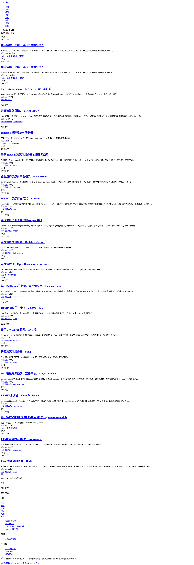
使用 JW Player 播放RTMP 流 (18, 329)
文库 (7, 18)
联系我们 (9, 554)
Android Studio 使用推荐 (14, 526)
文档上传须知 (10, 539)
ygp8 (5, 141)
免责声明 (9, 551)
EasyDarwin (17, 187)
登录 (2, 2)
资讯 (7, 26)
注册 (7, 2)
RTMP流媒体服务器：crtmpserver (21, 439)
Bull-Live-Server (19, 253)
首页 (7, 7)
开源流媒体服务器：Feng (16, 351)
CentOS (4, 144)
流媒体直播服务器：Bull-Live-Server (23, 242)
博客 (7, 23)
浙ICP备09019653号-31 (31, 563)
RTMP (21, 56)
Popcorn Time (18, 297)
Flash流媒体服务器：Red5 (16, 461)
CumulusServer (18, 406)
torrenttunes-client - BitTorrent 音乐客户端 (26, 89)
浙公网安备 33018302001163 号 (13, 563)
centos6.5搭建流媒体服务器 (17, 132)
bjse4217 (6, 75)
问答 (7, 20)
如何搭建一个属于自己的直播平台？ (22, 45)
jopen (5, 97)
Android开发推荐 (12, 529)
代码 (7, 15)
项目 (7, 10)
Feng (15, 362)
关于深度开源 (10, 549)
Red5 (15, 165)
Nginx (3, 56)
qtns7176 (6, 53)
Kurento (16, 209)
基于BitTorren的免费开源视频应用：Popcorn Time (31, 286)
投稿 (2, 483)
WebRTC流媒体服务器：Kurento (20, 198)
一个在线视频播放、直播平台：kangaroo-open (28, 373)
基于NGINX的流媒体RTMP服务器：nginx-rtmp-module (34, 417)
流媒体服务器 (12, 56)
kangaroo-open (18, 384)
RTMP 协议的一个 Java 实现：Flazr (22, 307)
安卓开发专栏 (10, 521)
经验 (7, 12)
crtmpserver (17, 450)
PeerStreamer (17, 122)
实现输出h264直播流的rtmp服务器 (21, 220)
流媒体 (3, 275)
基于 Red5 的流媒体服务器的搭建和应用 (25, 154)
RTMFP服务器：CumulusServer (20, 395)
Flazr (15, 319)
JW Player (16, 340)
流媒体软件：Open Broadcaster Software (25, 264)
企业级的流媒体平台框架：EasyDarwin (24, 176)
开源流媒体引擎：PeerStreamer (20, 110)
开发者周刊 (9, 524)
